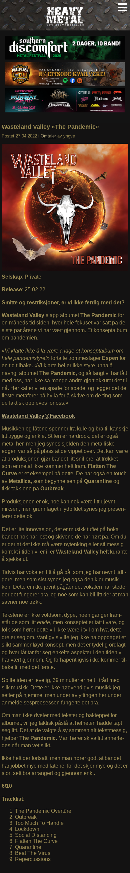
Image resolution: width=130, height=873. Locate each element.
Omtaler (48, 135)
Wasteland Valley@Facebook (38, 416)
